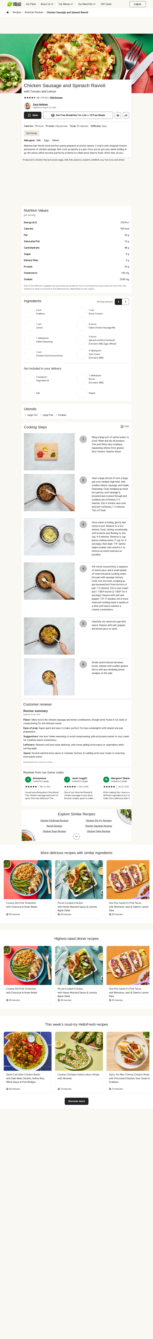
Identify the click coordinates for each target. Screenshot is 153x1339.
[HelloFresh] (14, 4)
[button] (76, 301)
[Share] (126, 115)
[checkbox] (25, 98)
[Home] (7, 13)
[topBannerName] (76, 25)
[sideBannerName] (76, 183)
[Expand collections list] (76, 836)
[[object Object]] (118, 115)
